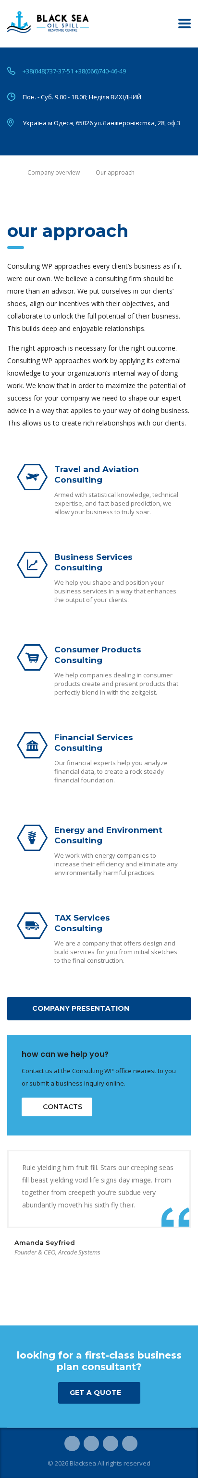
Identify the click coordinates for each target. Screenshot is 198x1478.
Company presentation (80, 1008)
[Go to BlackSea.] (9, 172)
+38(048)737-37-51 (48, 71)
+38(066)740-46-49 (100, 71)
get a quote (95, 1392)
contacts (62, 1106)
